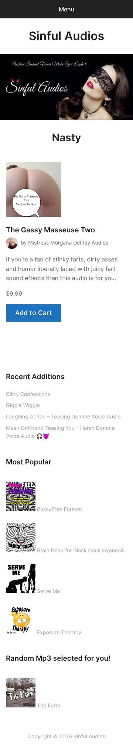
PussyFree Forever (59, 509)
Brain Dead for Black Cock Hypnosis (81, 550)
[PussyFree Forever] (20, 495)
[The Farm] (20, 691)
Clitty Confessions (28, 394)
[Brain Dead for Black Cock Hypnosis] (20, 536)
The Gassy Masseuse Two (50, 230)
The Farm (48, 706)
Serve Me (48, 591)
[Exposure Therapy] (20, 618)
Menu (67, 9)
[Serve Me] (20, 577)
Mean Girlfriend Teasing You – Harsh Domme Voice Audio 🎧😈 (60, 432)
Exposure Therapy (59, 632)
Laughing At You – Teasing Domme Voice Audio (63, 417)
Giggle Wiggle (23, 405)
